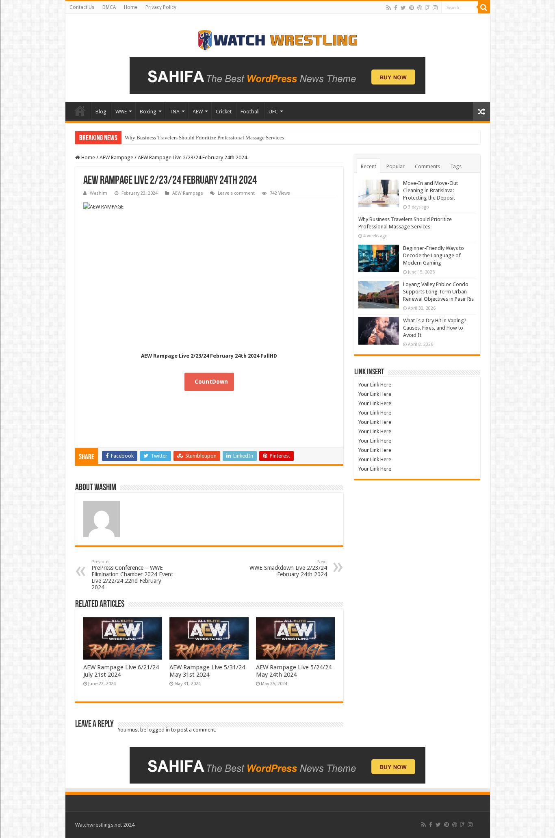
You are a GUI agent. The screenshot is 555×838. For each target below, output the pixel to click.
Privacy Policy (160, 7)
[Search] (484, 7)
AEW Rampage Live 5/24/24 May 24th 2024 (294, 671)
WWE (121, 112)
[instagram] (435, 8)
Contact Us (81, 7)
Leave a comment (236, 193)
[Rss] (389, 8)
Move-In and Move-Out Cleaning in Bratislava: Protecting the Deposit (430, 190)
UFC (273, 112)
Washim (98, 193)
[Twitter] (403, 8)
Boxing (148, 112)
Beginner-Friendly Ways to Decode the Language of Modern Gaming (433, 255)
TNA (174, 112)
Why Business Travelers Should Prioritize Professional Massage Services (204, 138)
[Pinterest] (411, 8)
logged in (158, 730)
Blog (100, 112)
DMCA (109, 7)
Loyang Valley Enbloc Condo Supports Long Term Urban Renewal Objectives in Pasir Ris (438, 291)
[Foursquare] (427, 8)
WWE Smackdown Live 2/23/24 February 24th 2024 (288, 568)
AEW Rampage (116, 157)
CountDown (211, 381)
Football (250, 112)
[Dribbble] (419, 8)
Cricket (224, 112)
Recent (368, 166)
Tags (456, 166)
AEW (198, 112)
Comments (427, 166)
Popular (395, 166)
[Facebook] (395, 8)
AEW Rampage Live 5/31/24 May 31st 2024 (207, 671)
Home (130, 7)
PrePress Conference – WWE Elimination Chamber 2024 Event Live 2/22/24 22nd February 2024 (132, 575)
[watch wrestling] (277, 38)
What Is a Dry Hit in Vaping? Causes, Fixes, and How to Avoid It (434, 327)
